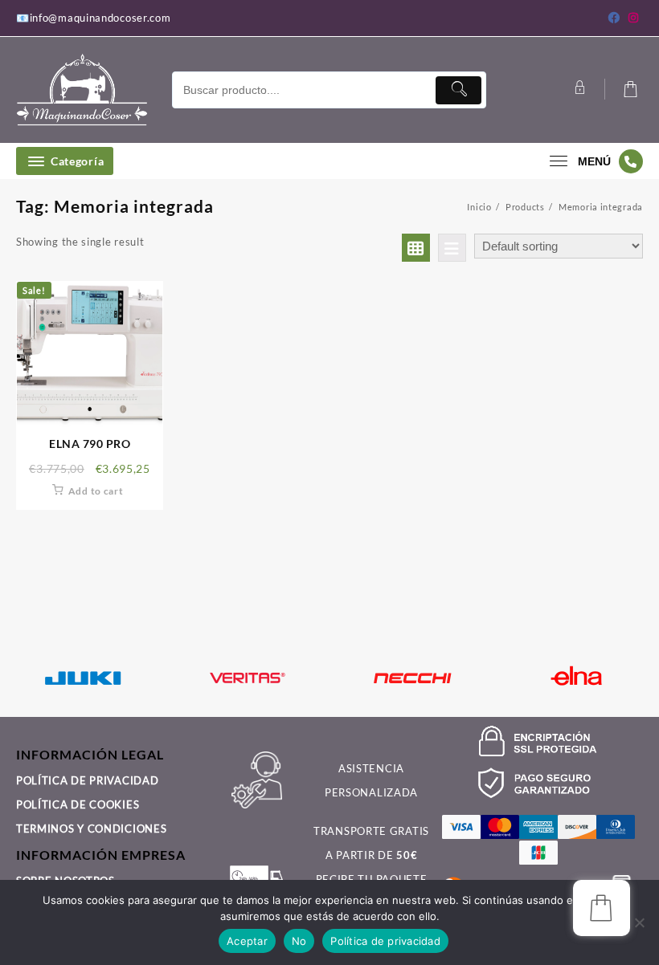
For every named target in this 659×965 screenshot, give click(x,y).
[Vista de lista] (452, 248)
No (299, 940)
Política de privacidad (385, 940)
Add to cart (96, 491)
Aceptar (247, 940)
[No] (639, 922)
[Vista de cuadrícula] (416, 248)
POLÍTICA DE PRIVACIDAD (87, 780)
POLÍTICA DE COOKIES (77, 804)
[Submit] (458, 90)
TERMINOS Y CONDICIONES (91, 828)
